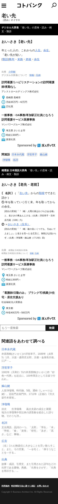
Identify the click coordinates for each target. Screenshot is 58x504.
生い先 (23, 193)
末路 (20, 59)
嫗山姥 (43, 154)
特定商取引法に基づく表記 (23, 486)
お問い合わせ (43, 486)
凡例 (38, 75)
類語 (5, 59)
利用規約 (6, 486)
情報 (31, 75)
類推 (42, 193)
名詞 (15, 160)
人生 (38, 50)
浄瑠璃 (6, 160)
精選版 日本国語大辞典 (14, 170)
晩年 (12, 59)
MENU (4, 5)
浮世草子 (32, 154)
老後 (28, 59)
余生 (46, 50)
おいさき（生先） (19, 224)
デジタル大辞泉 (10, 27)
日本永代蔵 (18, 154)
